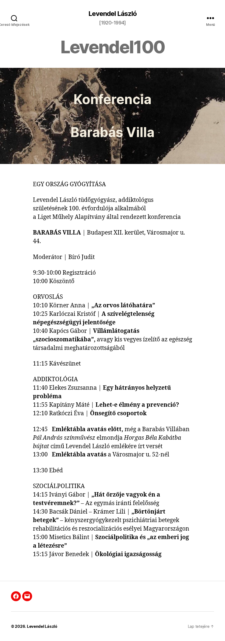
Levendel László (112, 13)
